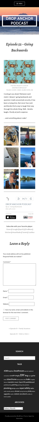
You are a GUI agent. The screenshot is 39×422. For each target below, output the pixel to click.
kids (25, 379)
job (32, 90)
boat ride (26, 371)
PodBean (28, 229)
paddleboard (30, 382)
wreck (5, 396)
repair (22, 388)
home (5, 379)
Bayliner (11, 371)
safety (27, 388)
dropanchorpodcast (19, 88)
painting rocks (21, 385)
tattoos (33, 391)
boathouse (19, 371)
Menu (20, 3)
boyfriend (31, 371)
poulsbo (17, 388)
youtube (9, 396)
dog (26, 375)
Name (5, 291)
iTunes (8, 229)
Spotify (21, 229)
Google (15, 229)
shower (17, 391)
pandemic (27, 385)
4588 (6, 371)
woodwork (23, 394)
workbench (29, 394)
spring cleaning (23, 391)
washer (12, 394)
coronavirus (6, 375)
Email (5, 297)
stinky (30, 391)
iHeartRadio (16, 232)
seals (5, 391)
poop (13, 388)
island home (26, 90)
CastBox (31, 232)
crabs (19, 90)
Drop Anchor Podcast (19, 20)
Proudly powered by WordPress (14, 416)
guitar (33, 376)
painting (14, 385)
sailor (32, 388)
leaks (28, 379)
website (16, 394)
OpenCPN (22, 382)
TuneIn (24, 232)
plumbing (7, 388)
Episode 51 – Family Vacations (20, 328)
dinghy (17, 376)
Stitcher (8, 232)
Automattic (19, 418)
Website (6, 304)
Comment (7, 262)
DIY (22, 375)
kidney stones (20, 379)
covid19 (13, 90)
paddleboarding (7, 385)
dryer (29, 375)
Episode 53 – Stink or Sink (19, 334)
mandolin (11, 382)
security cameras (10, 391)
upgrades (7, 394)
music (16, 382)
